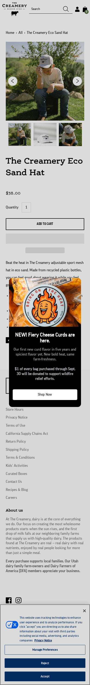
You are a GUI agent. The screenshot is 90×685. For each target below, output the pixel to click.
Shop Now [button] (45, 394)
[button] (14, 283)
